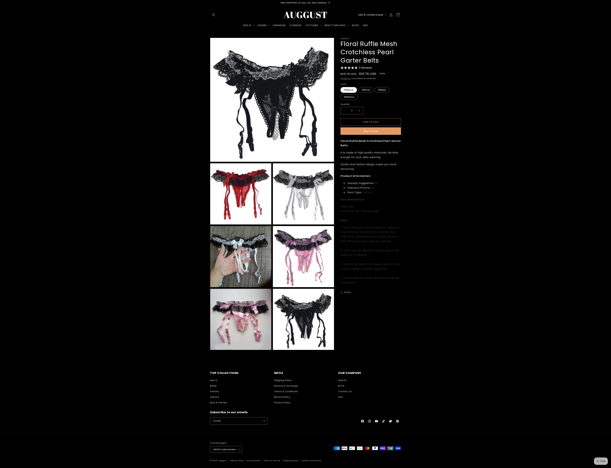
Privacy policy (254, 460)
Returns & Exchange (286, 385)
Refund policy (237, 460)
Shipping (345, 78)
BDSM (213, 385)
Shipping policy (290, 460)
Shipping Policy (283, 380)
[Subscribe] (263, 421)
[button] (213, 14)
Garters (214, 397)
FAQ (340, 397)
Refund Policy (282, 397)
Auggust (223, 460)
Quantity (345, 104)
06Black (349, 90)
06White (349, 97)
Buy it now (371, 131)
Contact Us (345, 391)
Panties (214, 391)
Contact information (311, 460)
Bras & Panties (218, 402)
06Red (382, 90)
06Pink (366, 90)
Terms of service (271, 460)
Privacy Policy (282, 402)
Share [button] (347, 292)
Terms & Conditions (286, 391)
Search (342, 380)
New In (214, 380)
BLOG (341, 385)
